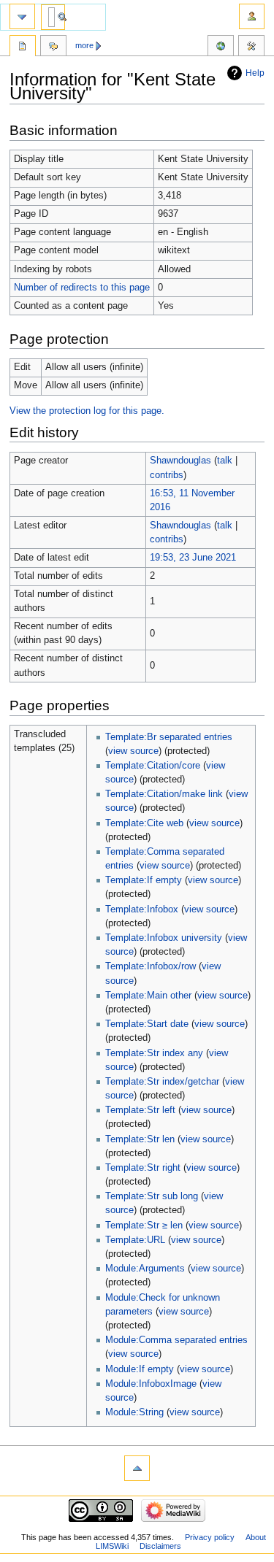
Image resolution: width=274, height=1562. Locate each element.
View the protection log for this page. (86, 411)
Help (255, 73)
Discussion (53, 47)
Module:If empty (139, 1369)
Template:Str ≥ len (144, 1225)
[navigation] (22, 16)
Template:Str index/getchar (162, 1082)
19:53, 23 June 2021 (193, 558)
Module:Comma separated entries (176, 1340)
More (84, 45)
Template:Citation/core (152, 766)
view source (133, 751)
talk (224, 460)
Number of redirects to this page (82, 287)
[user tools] (252, 16)
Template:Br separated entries (168, 737)
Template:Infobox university (163, 938)
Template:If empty (143, 880)
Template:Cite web (144, 823)
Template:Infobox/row (150, 966)
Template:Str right (142, 1168)
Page (22, 47)
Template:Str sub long (151, 1196)
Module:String (134, 1412)
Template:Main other (148, 995)
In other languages (220, 47)
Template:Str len (140, 1139)
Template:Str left (140, 1110)
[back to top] (137, 1468)
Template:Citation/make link (164, 794)
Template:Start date (147, 1024)
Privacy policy (210, 1537)
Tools (251, 47)
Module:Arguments (145, 1268)
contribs (166, 475)
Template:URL (135, 1240)
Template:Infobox (141, 909)
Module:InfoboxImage (151, 1384)
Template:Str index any (154, 1053)
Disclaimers (160, 1546)
